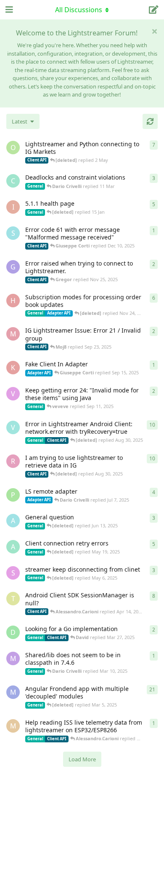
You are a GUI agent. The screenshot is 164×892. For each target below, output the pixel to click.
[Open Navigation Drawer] (8, 9)
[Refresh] (150, 121)
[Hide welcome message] (154, 31)
